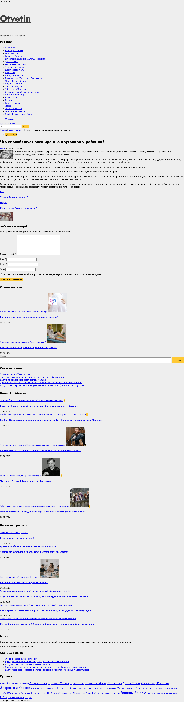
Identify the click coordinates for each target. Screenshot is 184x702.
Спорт (8, 105)
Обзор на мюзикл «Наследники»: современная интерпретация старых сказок (34, 506)
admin (3, 148)
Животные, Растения (15, 64)
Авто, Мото (10, 47)
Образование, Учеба (15, 86)
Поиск (3, 356)
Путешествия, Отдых (16, 94)
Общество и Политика (16, 89)
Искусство (10, 72)
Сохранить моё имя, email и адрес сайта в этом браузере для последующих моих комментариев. (52, 274)
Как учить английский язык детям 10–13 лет (23, 379)
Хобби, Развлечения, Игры (18, 114)
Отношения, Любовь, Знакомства (22, 92)
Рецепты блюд (12, 103)
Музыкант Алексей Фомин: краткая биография (20, 475)
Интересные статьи (15, 69)
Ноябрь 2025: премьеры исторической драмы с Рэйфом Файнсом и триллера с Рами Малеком (43, 414)
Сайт (2, 269)
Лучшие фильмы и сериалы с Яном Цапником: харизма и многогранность (32, 445)
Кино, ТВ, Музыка (14, 75)
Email (3, 264)
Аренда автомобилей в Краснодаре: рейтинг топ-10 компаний (32, 377)
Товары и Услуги (13, 108)
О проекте (10, 118)
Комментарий (8, 254)
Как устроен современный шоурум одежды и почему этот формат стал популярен (42, 385)
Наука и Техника (13, 83)
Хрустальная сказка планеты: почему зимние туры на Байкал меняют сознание (41, 382)
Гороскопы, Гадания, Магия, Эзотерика (25, 58)
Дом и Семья (11, 61)
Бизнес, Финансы (14, 50)
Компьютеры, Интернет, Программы (24, 78)
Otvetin (15, 18)
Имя (3, 259)
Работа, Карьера (13, 97)
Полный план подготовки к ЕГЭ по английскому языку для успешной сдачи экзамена (38, 618)
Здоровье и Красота (15, 67)
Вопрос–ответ (12, 53)
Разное (8, 100)
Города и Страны (13, 56)
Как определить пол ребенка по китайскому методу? (23, 311)
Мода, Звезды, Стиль (15, 81)
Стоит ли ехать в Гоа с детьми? (16, 374)
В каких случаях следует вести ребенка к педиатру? (23, 342)
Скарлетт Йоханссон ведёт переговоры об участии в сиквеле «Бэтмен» (31, 400)
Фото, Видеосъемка (15, 111)
